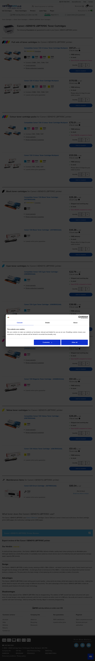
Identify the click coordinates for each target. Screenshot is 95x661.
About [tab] (75, 322)
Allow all (74, 342)
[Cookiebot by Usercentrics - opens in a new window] (80, 317)
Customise (46, 342)
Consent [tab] (19, 322)
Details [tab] (47, 322)
